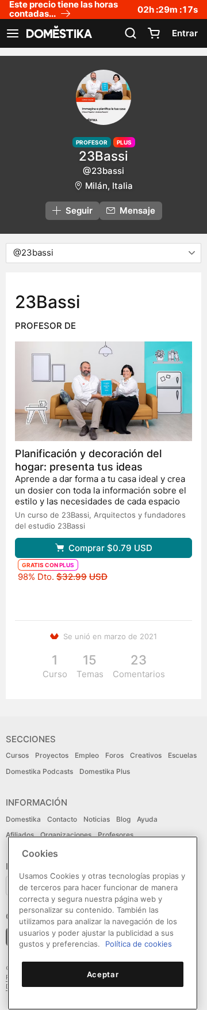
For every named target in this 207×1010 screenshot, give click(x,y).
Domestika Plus (104, 771)
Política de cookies (138, 943)
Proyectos (51, 755)
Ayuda (147, 819)
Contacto (62, 819)
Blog (123, 819)
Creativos (146, 755)
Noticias (96, 819)
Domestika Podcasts (39, 771)
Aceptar (103, 974)
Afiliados (20, 834)
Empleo (87, 755)
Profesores (115, 834)
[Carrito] (153, 33)
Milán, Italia (109, 185)
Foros (114, 755)
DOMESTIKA (58, 33)
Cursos (17, 755)
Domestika (23, 819)
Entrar (185, 33)
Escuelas (182, 755)
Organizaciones (65, 834)
